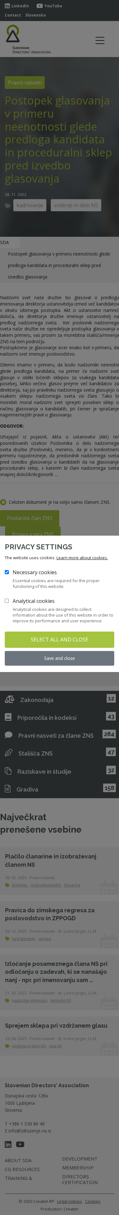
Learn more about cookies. (82, 557)
